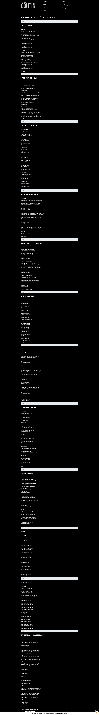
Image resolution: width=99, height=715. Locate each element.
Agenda (45, 5)
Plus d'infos (64, 713)
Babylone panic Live (27, 631)
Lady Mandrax (27, 473)
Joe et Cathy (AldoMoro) (31, 243)
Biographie (45, 4)
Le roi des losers (28, 407)
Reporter (25, 582)
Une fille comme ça (29, 125)
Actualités (45, 1)
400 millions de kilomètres (32, 194)
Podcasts (45, 2)
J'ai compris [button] (60, 713)
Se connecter (69, 708)
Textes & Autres (65, 5)
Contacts (64, 8)
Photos (44, 10)
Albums (44, 8)
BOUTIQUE (64, 7)
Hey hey (24, 532)
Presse (44, 7)
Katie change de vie (29, 78)
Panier (63, 10)
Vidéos (63, 2)
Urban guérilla (27, 296)
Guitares (64, 1)
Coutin (24, 21)
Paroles (63, 4)
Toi (22, 349)
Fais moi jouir (26, 25)
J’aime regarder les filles (32, 635)
